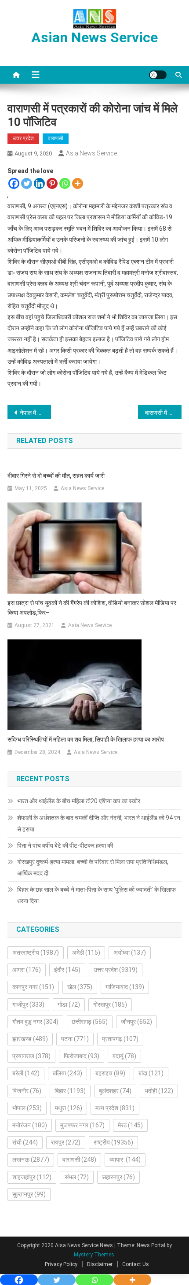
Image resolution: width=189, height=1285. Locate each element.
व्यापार (125, 1159)
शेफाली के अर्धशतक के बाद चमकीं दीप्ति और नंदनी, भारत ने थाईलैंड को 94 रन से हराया (98, 823)
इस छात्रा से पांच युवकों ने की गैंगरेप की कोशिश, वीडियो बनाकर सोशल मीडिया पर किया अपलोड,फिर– (91, 607)
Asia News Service (91, 153)
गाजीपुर (28, 1004)
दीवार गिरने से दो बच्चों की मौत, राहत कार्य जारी (56, 475)
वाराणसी (55, 138)
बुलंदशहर (115, 1090)
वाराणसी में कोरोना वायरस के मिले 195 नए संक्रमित (163, 412)
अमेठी (86, 952)
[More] (77, 183)
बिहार (70, 1090)
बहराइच (110, 1073)
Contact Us (135, 1264)
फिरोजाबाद (81, 1056)
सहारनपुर (118, 1177)
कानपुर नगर (33, 986)
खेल (79, 986)
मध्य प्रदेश (114, 1107)
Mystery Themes (94, 1255)
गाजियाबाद (124, 986)
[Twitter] (26, 183)
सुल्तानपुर (29, 1194)
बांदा (151, 1073)
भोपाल (27, 1107)
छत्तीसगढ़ (90, 1021)
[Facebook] (13, 183)
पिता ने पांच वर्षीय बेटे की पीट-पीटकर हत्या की (65, 845)
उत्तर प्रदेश (23, 138)
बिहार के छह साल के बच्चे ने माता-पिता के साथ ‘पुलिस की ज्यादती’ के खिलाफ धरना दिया (96, 895)
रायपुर (65, 1142)
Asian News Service (94, 37)
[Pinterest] (52, 183)
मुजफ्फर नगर (82, 1125)
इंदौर (67, 969)
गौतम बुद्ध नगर (35, 1021)
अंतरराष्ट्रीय (35, 952)
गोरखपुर (110, 1004)
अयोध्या (129, 952)
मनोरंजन (29, 1125)
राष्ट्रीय (113, 1142)
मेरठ (130, 1125)
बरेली (26, 1073)
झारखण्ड (30, 1038)
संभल (77, 1177)
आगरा (26, 969)
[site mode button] (158, 74)
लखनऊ (30, 1159)
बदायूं (124, 1056)
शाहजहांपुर (31, 1177)
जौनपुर (136, 1021)
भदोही (159, 1090)
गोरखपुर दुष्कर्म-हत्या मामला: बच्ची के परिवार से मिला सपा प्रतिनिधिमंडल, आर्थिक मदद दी (92, 867)
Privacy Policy (61, 1264)
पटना (75, 1038)
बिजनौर (26, 1090)
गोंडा (69, 1004)
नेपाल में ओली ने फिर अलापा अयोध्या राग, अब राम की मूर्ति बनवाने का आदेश (35, 412)
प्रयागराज (31, 1056)
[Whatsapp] (64, 183)
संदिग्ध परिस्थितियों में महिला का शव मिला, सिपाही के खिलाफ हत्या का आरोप (85, 739)
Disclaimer (100, 1264)
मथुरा (68, 1107)
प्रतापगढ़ (120, 1038)
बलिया (67, 1073)
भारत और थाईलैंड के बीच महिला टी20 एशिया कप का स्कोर (78, 801)
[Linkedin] (39, 183)
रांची (25, 1142)
